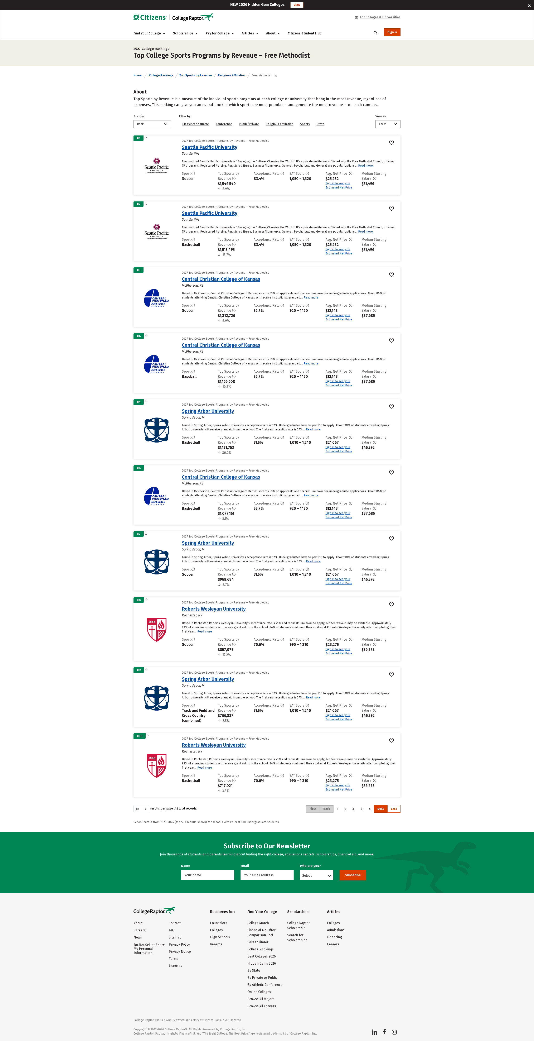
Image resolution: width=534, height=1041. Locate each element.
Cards (383, 124)
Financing (334, 937)
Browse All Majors (260, 999)
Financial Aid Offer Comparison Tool (261, 932)
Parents (216, 944)
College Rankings (161, 75)
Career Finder (257, 942)
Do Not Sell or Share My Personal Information (149, 949)
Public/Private (249, 124)
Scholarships (183, 33)
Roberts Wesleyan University (214, 609)
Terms (173, 959)
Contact (175, 923)
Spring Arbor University (208, 411)
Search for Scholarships (297, 937)
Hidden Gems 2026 (261, 963)
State (320, 124)
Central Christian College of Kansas (221, 279)
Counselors (218, 923)
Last (394, 809)
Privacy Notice (180, 952)
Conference (224, 124)
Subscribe (353, 875)
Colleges (216, 930)
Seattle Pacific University (209, 147)
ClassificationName (195, 124)
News (138, 937)
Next (380, 809)
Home (138, 75)
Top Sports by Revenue (195, 75)
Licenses (175, 966)
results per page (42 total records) (173, 808)
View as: (381, 116)
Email (245, 866)
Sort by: (139, 116)
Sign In (392, 32)
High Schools (220, 937)
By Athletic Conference (264, 985)
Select (307, 875)
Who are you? (310, 866)
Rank (140, 124)
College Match (258, 923)
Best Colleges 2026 (261, 956)
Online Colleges (259, 992)
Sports (305, 124)
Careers (140, 930)
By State (253, 971)
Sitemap (175, 937)
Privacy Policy (179, 944)
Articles (248, 33)
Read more (365, 165)
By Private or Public (262, 978)
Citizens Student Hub (304, 33)
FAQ (171, 930)
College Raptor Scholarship (298, 925)
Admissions (336, 930)
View (297, 5)
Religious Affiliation (232, 75)
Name (185, 866)
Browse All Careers (261, 1006)
